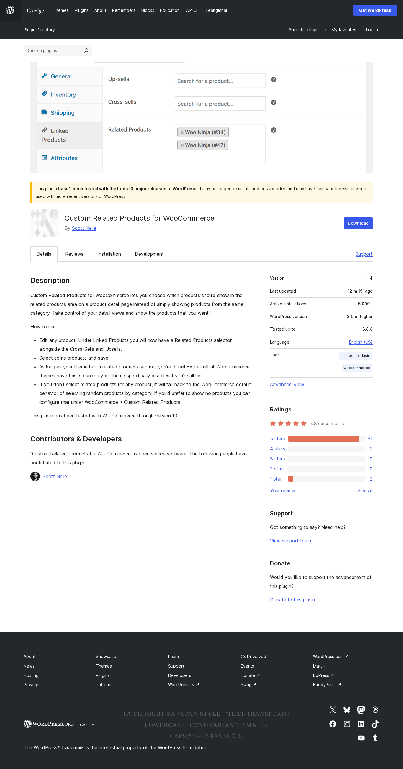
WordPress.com (331, 656)
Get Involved (253, 656)
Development (149, 254)
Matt (320, 665)
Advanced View (287, 384)
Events (247, 665)
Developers (179, 675)
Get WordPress (375, 10)
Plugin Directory (39, 29)
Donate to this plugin (292, 600)
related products (355, 355)
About (29, 656)
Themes (104, 665)
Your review (282, 490)
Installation (109, 254)
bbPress (323, 675)
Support (364, 254)
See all (365, 490)
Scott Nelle (84, 228)
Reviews (74, 254)
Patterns (104, 684)
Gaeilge (87, 724)
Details (44, 254)
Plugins (103, 675)
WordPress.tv (183, 684)
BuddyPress (327, 684)
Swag (249, 684)
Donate (250, 675)
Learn (173, 656)
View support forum (291, 541)
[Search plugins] (86, 50)
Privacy (31, 684)
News (29, 665)
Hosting (31, 675)
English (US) (361, 342)
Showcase (106, 656)
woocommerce (356, 367)
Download (358, 223)
